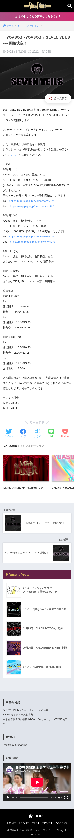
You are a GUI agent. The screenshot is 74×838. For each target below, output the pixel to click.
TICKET (47, 823)
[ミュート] (60, 797)
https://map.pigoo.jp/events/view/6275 (32, 206)
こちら (15, 154)
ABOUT (24, 823)
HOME (39, 816)
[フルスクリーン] (66, 797)
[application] (37, 782)
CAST (35, 823)
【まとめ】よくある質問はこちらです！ (37, 16)
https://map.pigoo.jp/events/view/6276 (31, 236)
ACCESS (61, 823)
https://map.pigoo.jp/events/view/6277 (32, 241)
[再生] (8, 797)
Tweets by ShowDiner (15, 744)
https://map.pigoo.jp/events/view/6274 (31, 200)
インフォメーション (32, 445)
